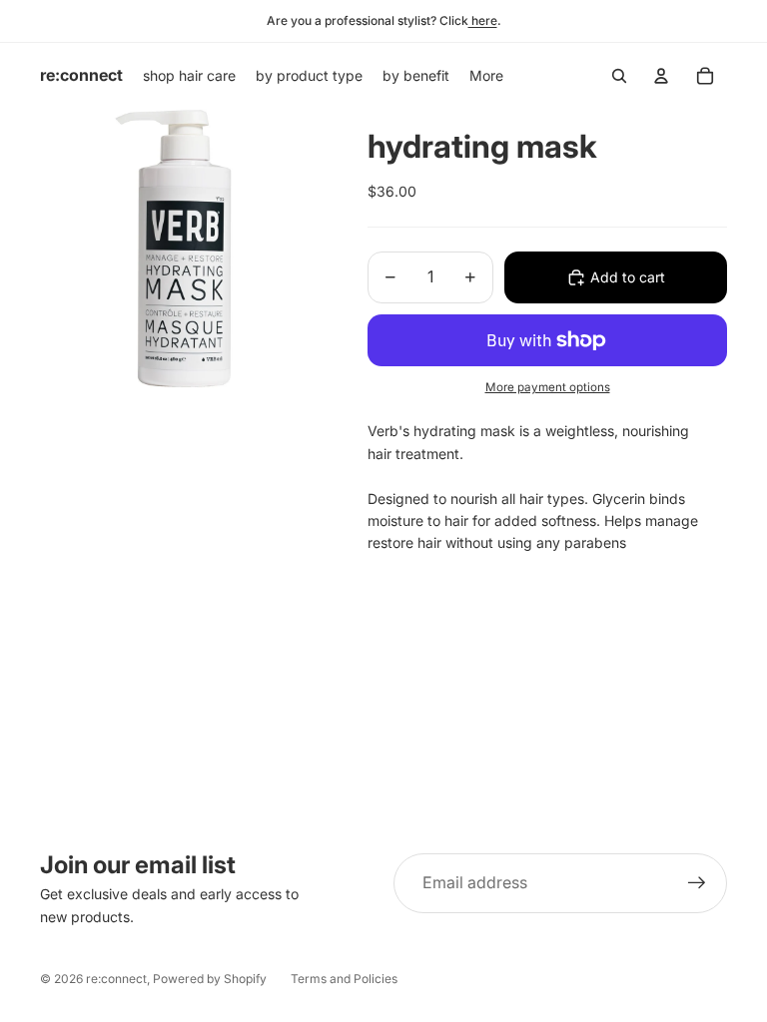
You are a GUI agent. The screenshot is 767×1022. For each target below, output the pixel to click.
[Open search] (619, 76)
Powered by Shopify (210, 978)
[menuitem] (486, 76)
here (482, 20)
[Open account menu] (661, 76)
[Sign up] (697, 883)
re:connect (116, 978)
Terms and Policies (344, 978)
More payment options (547, 387)
